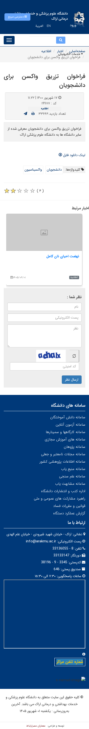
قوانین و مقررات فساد (69, 506)
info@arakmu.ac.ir (41, 541)
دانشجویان (54, 169)
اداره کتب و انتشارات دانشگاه (63, 491)
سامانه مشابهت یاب (70, 484)
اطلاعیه (46, 51)
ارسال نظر (71, 379)
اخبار (60, 51)
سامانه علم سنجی (72, 476)
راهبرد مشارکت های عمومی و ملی (59, 499)
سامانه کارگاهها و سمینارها (65, 432)
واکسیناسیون (33, 169)
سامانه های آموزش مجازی (65, 439)
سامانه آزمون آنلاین (70, 425)
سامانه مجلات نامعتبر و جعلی (63, 454)
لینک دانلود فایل (73, 155)
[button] (17, 17)
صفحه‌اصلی (77, 51)
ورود (73, 25)
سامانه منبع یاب (73, 469)
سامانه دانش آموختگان (67, 417)
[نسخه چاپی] (33, 113)
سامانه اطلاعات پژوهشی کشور (62, 462)
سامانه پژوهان (74, 447)
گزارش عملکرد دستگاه (69, 513)
